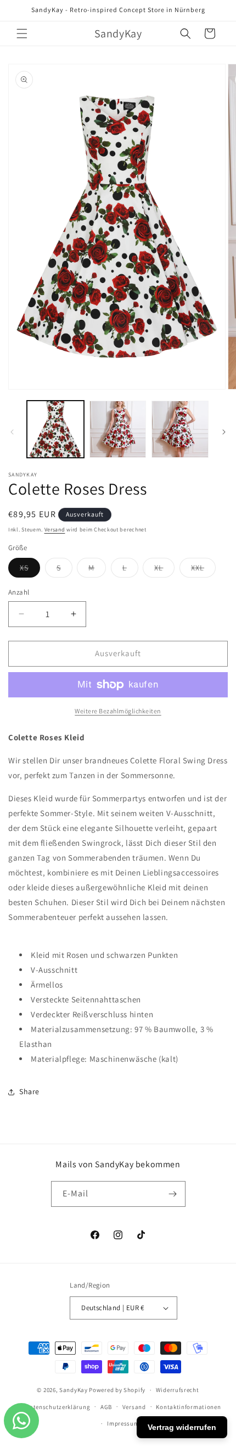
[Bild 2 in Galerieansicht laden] (118, 429)
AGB (106, 1407)
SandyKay (73, 1390)
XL (164, 570)
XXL (203, 570)
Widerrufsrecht (177, 1390)
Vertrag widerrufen (182, 1427)
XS (30, 570)
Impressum (123, 1423)
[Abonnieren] (173, 1194)
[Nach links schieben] (12, 432)
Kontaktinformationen (188, 1407)
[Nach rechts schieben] (224, 432)
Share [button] (29, 1091)
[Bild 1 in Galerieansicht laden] (55, 429)
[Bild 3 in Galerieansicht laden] (180, 429)
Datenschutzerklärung (57, 1407)
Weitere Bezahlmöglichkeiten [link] (118, 711)
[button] (22, 33)
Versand (54, 529)
